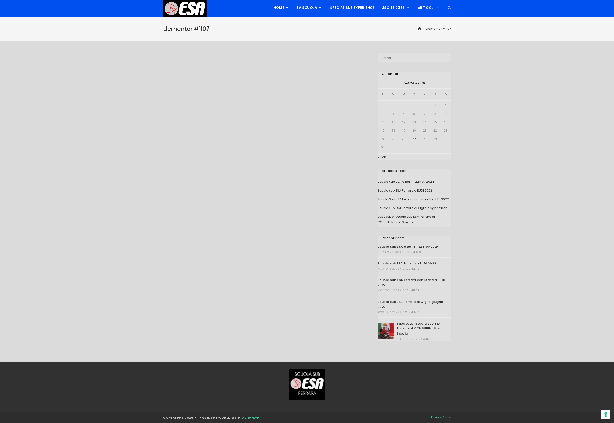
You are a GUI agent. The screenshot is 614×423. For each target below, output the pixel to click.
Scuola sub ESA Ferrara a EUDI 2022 (405, 190)
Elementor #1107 (438, 28)
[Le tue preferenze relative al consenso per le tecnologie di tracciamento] (605, 414)
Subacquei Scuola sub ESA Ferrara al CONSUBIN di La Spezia (419, 328)
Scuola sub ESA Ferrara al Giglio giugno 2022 (412, 208)
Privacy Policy (441, 417)
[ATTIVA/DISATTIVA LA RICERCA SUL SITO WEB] (449, 7)
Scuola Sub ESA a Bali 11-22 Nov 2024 (406, 181)
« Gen (382, 157)
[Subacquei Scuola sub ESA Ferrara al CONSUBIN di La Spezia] (386, 331)
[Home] (419, 28)
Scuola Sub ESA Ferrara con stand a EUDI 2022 (413, 199)
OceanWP (250, 417)
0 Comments (413, 252)
